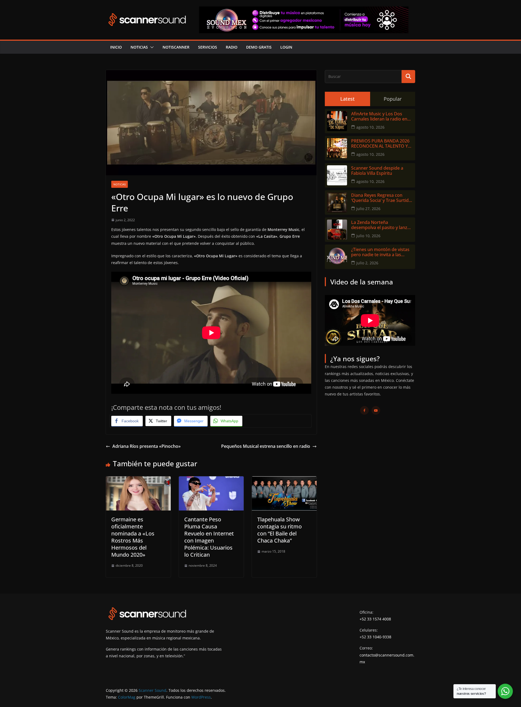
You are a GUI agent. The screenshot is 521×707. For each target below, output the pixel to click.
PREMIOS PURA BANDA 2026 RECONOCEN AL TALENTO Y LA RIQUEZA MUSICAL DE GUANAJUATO (380, 143)
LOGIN (286, 47)
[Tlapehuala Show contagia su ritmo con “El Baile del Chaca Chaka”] (284, 480)
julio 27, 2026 (368, 208)
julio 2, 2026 (367, 262)
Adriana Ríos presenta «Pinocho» (146, 446)
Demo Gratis (259, 47)
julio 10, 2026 (368, 235)
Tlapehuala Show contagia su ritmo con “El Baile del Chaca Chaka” (279, 530)
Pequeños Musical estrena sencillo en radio (265, 446)
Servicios (207, 47)
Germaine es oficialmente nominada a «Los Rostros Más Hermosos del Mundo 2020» (132, 537)
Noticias (139, 47)
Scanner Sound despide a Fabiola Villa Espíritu (377, 171)
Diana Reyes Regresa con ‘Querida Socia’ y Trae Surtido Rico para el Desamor (381, 198)
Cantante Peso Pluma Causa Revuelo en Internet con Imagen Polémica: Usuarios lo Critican (209, 537)
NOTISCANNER (176, 47)
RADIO (231, 47)
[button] (151, 47)
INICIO (116, 47)
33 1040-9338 (379, 636)
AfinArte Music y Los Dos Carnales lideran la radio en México (379, 116)
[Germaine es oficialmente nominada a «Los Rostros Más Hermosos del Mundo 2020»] (138, 480)
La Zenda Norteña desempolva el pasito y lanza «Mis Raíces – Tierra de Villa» (380, 225)
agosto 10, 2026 (370, 127)
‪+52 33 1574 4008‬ (375, 619)
